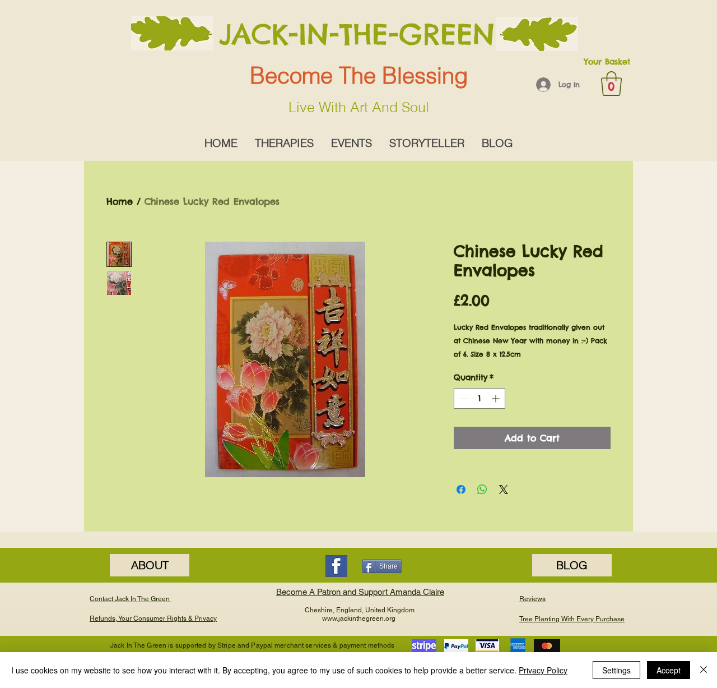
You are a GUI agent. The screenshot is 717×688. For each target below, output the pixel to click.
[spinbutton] (479, 398)
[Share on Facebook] (461, 489)
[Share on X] (503, 489)
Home (119, 201)
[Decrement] (462, 398)
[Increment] (497, 398)
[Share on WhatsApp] (482, 489)
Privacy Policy (543, 670)
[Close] (703, 670)
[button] (611, 83)
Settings (616, 670)
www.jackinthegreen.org (358, 618)
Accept (669, 670)
